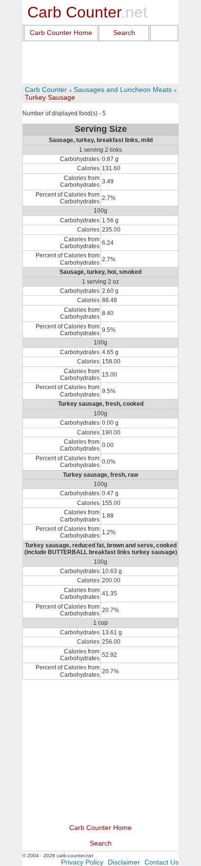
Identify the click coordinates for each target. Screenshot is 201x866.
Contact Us (161, 862)
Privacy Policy (82, 862)
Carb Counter (46, 89)
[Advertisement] (100, 63)
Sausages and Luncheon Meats (123, 89)
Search (124, 32)
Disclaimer (124, 862)
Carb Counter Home (61, 32)
